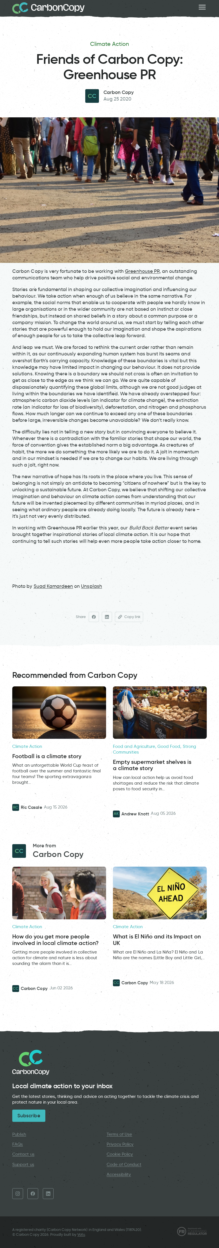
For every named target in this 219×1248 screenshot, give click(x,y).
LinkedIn (48, 1193)
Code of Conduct (124, 1164)
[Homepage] (48, 8)
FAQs (17, 1144)
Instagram (17, 1193)
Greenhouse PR (142, 271)
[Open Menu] (202, 7)
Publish (19, 1134)
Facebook (32, 1193)
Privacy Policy (120, 1144)
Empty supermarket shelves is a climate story (152, 765)
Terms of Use (119, 1134)
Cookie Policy (120, 1154)
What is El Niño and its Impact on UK (157, 939)
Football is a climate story (46, 756)
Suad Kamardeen (53, 586)
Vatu (81, 1234)
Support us (23, 1164)
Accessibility (119, 1174)
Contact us (23, 1154)
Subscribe (28, 1115)
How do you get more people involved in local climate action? (55, 939)
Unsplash (91, 586)
